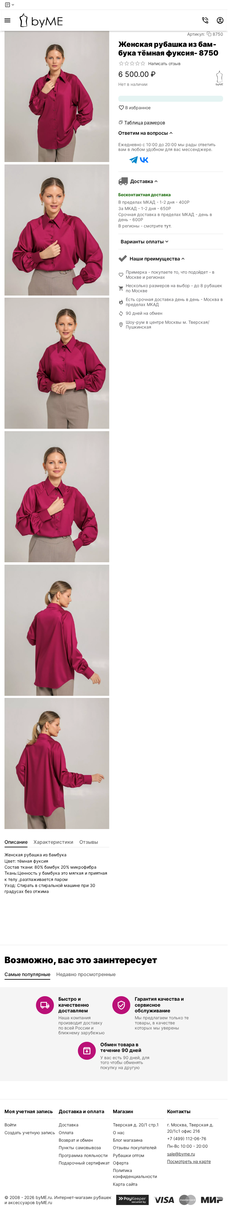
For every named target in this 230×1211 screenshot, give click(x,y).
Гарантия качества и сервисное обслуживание (159, 1004)
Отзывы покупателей (134, 1147)
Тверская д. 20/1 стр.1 (136, 1124)
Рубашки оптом (128, 1155)
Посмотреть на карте (189, 1161)
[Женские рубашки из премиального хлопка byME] (41, 20)
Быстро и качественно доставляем (73, 1004)
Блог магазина (128, 1140)
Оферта (120, 1162)
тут (167, 225)
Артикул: (196, 34)
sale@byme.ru (181, 1153)
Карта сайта (125, 1184)
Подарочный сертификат (84, 1162)
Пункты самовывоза (80, 1147)
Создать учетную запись (29, 1132)
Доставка (68, 1124)
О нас (119, 1132)
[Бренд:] (219, 78)
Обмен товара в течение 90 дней (120, 1047)
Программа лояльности (83, 1155)
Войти (10, 1124)
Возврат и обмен (76, 1140)
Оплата (66, 1132)
